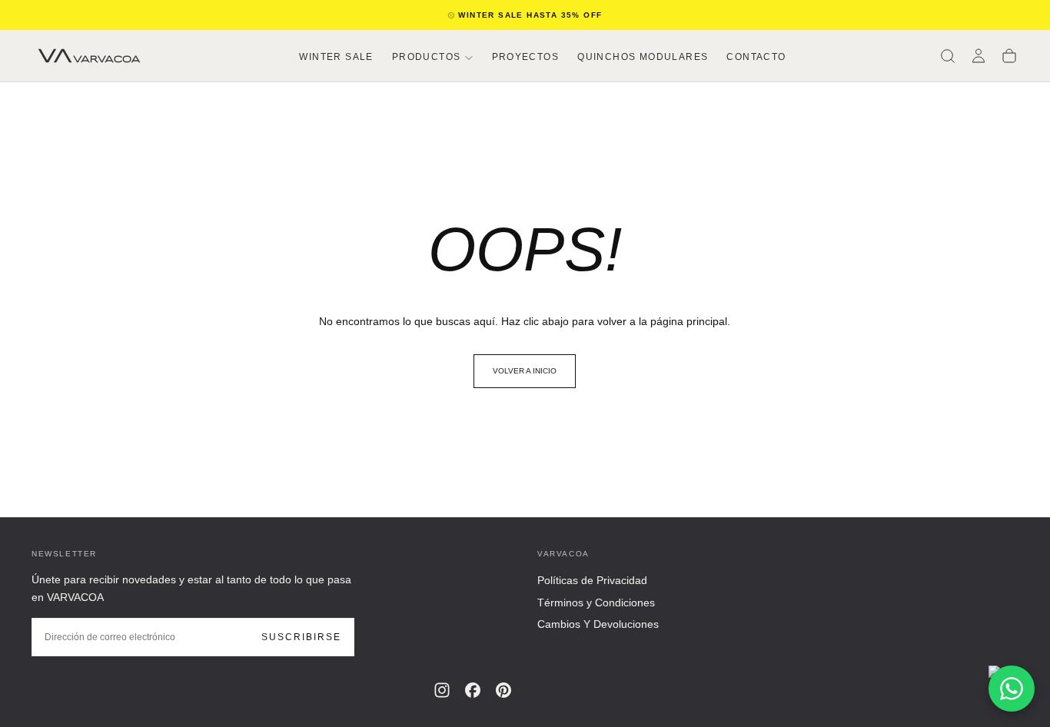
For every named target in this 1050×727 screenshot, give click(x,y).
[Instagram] (442, 690)
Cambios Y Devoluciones (598, 624)
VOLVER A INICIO (525, 371)
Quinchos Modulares (642, 56)
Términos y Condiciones (596, 602)
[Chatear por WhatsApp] (1012, 689)
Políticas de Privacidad (592, 580)
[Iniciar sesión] (978, 56)
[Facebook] (473, 690)
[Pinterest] (503, 690)
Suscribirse (301, 637)
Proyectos (526, 56)
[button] (948, 56)
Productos (426, 56)
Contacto (756, 56)
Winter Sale (336, 56)
